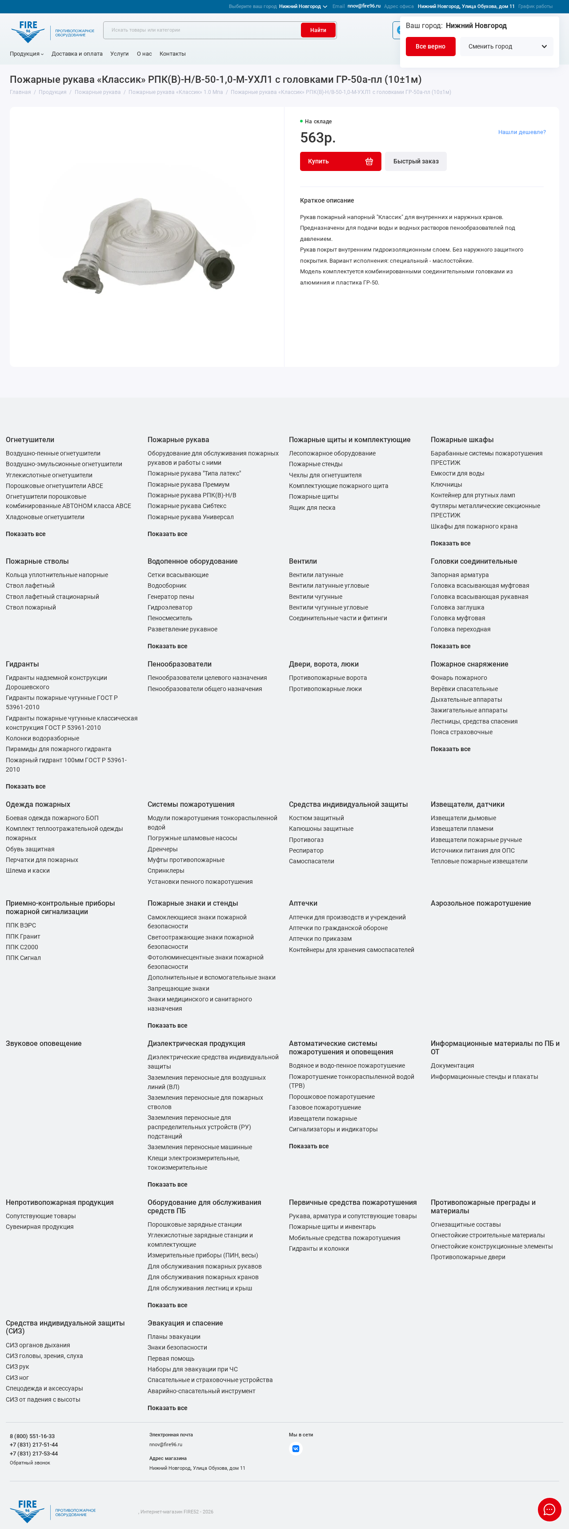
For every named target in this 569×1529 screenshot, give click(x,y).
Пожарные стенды (316, 464)
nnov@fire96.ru (364, 6)
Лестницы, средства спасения (474, 721)
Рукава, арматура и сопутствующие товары (353, 1216)
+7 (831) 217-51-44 (34, 1444)
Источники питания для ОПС (473, 850)
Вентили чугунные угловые (328, 607)
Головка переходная (461, 629)
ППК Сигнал (23, 957)
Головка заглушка (458, 607)
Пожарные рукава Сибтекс (187, 505)
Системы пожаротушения (191, 804)
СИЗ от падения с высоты (43, 1399)
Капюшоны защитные (321, 828)
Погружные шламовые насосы (192, 838)
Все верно (430, 46)
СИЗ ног (17, 1377)
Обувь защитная (30, 849)
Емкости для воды (458, 473)
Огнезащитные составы (466, 1224)
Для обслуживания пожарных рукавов (205, 1266)
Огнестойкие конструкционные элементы (492, 1246)
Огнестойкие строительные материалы (488, 1235)
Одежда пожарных (38, 804)
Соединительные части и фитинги (338, 618)
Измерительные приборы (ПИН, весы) (203, 1255)
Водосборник (167, 585)
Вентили (303, 561)
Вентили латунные (316, 574)
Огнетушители (30, 439)
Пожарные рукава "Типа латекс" (194, 473)
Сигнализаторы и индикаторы (333, 1129)
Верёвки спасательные (464, 688)
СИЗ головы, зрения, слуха (44, 1355)
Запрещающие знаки (178, 988)
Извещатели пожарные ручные (476, 839)
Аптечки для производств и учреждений (347, 917)
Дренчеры (163, 849)
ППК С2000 (22, 947)
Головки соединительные (474, 561)
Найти (318, 30)
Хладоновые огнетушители (45, 517)
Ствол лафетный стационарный (52, 596)
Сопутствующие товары (41, 1216)
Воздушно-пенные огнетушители (53, 453)
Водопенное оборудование (193, 561)
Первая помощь (171, 1358)
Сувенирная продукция (40, 1226)
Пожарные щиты (314, 496)
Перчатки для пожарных (42, 859)
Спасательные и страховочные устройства (210, 1379)
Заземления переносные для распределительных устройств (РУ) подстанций (199, 1127)
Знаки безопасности (177, 1347)
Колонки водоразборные (42, 738)
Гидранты (22, 664)
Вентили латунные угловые (329, 585)
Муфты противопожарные (186, 859)
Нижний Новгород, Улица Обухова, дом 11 (466, 6)
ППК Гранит (23, 936)
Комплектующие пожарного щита (339, 485)
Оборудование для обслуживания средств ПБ (204, 1206)
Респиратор (306, 850)
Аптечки (303, 903)
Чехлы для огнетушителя (325, 475)
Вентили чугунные (315, 596)
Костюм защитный (316, 817)
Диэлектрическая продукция (196, 1043)
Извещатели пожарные (323, 1118)
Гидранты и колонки (319, 1248)
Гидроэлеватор (170, 607)
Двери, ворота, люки (324, 664)
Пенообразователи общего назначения (205, 688)
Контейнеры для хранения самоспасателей (351, 949)
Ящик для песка (312, 507)
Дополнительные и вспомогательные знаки (212, 977)
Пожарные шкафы (462, 439)
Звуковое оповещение (44, 1043)
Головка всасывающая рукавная (480, 596)
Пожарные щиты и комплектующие (350, 439)
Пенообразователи (180, 664)
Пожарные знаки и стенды (193, 903)
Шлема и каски (28, 870)
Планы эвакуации (174, 1336)
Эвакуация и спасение (185, 1323)
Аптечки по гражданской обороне (338, 927)
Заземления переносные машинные (200, 1147)
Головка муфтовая (458, 618)
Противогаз (306, 839)
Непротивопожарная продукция (60, 1202)
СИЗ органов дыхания (38, 1345)
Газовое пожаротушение (325, 1107)
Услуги (119, 53)
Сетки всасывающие (178, 574)
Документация (452, 1065)
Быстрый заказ (416, 161)
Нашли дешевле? (522, 132)
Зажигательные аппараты (469, 710)
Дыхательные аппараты (466, 699)
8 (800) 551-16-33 (32, 1436)
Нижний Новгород (275, 6)
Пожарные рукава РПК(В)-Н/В (192, 495)
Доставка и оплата (77, 53)
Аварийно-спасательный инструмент (202, 1391)
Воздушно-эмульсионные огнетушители (64, 464)
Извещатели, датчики (468, 804)
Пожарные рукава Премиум (188, 484)
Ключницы (446, 484)
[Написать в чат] (549, 1509)
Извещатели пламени (462, 828)
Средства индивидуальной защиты (348, 804)
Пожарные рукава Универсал (191, 517)
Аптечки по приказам (320, 938)
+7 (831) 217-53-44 (34, 1453)
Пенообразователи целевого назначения (207, 677)
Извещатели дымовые (463, 817)
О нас (144, 53)
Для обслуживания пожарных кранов (203, 1277)
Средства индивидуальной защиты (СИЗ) (65, 1327)
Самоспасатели (311, 861)
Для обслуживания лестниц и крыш (200, 1288)
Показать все (26, 533)
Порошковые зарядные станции (195, 1224)
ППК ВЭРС (21, 925)
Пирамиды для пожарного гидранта (59, 748)
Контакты (173, 53)
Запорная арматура (460, 574)
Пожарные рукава (178, 439)
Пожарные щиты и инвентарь (332, 1226)
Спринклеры (166, 870)
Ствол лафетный (30, 585)
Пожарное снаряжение (470, 664)
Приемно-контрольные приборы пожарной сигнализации (60, 907)
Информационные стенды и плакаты (484, 1076)
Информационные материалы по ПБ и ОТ (495, 1047)
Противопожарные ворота (328, 677)
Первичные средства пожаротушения (353, 1202)
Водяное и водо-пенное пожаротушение (347, 1065)
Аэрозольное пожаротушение (481, 903)
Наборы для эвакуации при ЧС (193, 1369)
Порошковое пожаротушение (332, 1096)
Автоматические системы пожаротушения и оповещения (341, 1047)
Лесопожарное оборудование (332, 453)
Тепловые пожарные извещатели (479, 861)
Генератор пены (171, 596)
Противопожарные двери (468, 1257)
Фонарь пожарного (459, 677)
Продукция (25, 53)
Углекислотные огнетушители (49, 475)
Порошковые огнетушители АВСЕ (54, 485)
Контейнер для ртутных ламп (473, 495)
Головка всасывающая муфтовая (480, 585)
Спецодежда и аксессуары (44, 1388)
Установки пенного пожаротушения (200, 881)
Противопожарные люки (325, 688)
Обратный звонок (30, 1463)
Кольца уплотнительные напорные (57, 574)
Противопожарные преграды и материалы (483, 1206)
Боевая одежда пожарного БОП (52, 817)
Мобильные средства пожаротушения (345, 1237)
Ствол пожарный (31, 607)
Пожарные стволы (37, 561)
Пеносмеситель (170, 618)
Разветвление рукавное (182, 629)
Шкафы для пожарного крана (474, 526)
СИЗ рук (17, 1366)
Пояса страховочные (462, 732)
